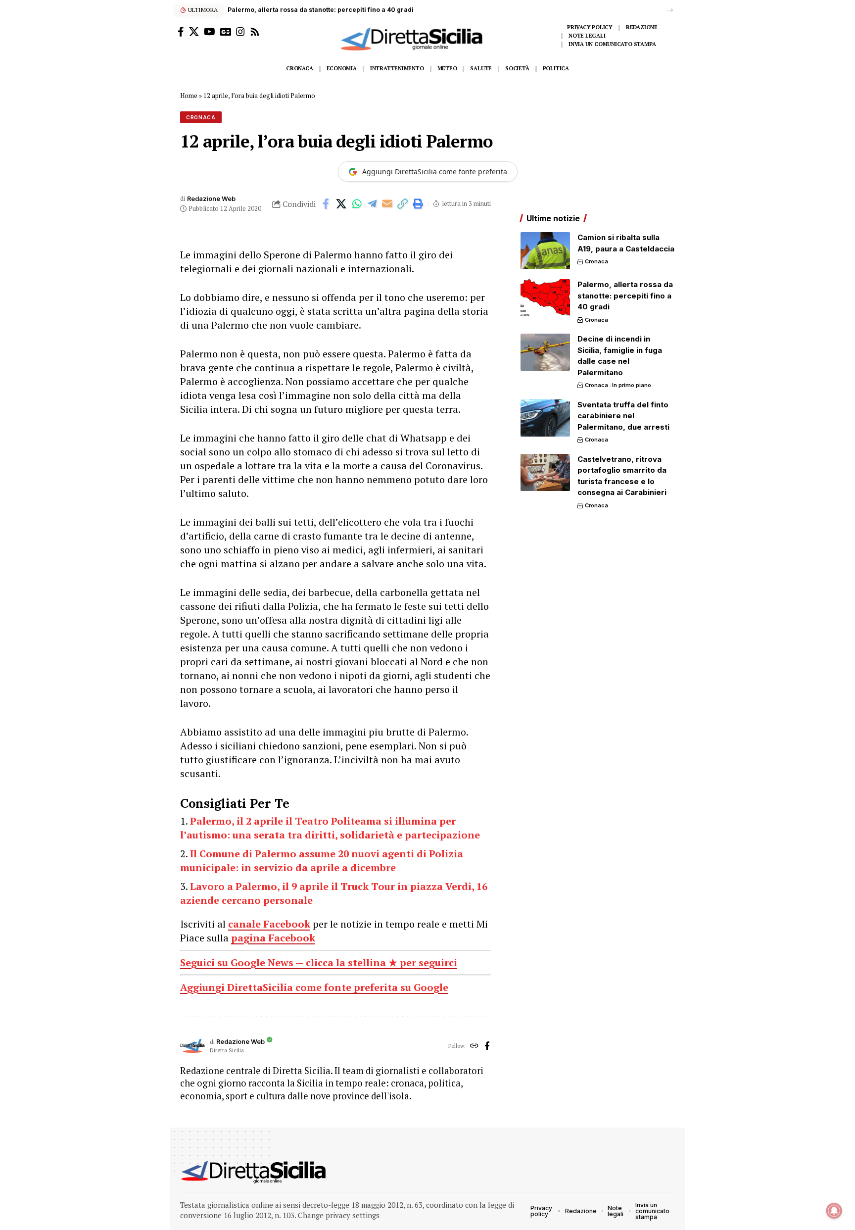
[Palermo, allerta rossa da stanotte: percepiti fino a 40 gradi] (545, 297)
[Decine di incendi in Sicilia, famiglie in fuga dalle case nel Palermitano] (545, 352)
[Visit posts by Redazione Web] (192, 1046)
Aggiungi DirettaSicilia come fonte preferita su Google (314, 987)
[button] (669, 10)
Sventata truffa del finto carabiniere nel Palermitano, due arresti (623, 416)
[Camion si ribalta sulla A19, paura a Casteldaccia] (545, 250)
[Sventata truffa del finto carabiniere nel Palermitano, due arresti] (545, 418)
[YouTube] (209, 32)
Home (188, 95)
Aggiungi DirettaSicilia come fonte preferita (434, 171)
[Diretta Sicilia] (254, 1172)
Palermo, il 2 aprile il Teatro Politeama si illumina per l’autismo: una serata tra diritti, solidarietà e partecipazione (330, 827)
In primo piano (631, 385)
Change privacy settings (339, 1215)
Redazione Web (211, 198)
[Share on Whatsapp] (357, 204)
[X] (194, 32)
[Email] (387, 204)
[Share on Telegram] (372, 204)
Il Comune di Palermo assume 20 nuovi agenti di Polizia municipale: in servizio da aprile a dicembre (321, 860)
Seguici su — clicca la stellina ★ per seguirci (318, 962)
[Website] (474, 1046)
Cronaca (201, 117)
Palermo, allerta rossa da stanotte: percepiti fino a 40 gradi (321, 9)
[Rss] (254, 32)
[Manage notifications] (834, 1211)
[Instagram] (240, 32)
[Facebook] (181, 32)
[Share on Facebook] (326, 204)
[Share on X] (341, 204)
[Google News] (226, 32)
